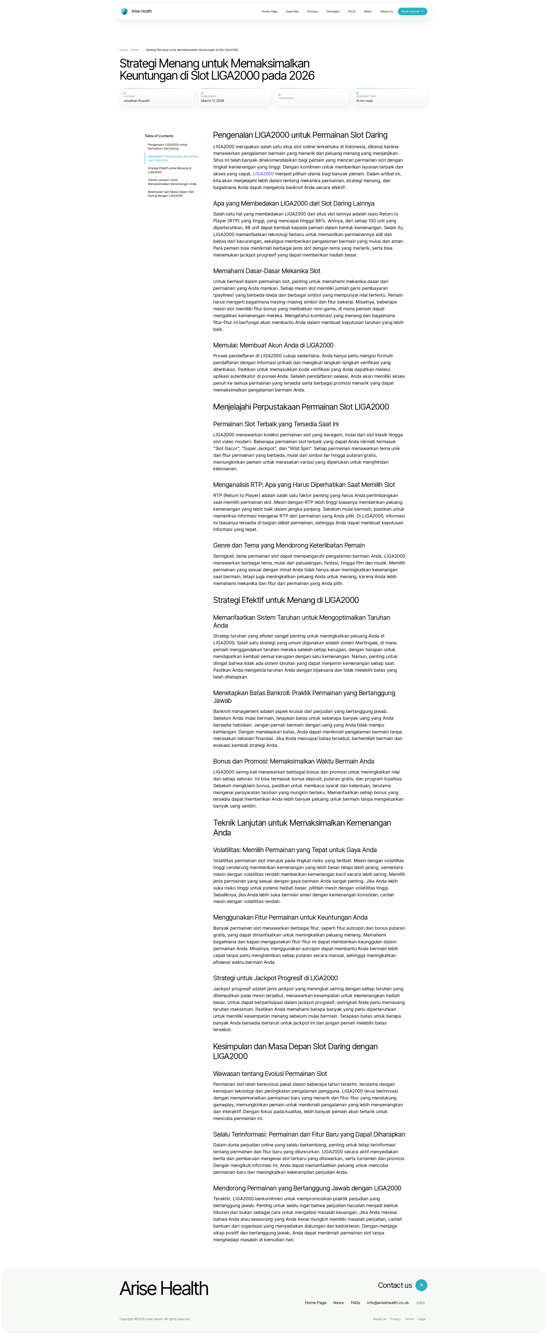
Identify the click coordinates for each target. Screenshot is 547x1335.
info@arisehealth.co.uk (388, 1302)
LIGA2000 (263, 173)
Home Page (315, 1302)
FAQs (355, 1302)
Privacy (395, 1319)
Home (124, 49)
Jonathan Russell (137, 101)
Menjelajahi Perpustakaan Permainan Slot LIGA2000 (173, 158)
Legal (422, 1319)
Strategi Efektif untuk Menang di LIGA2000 (169, 170)
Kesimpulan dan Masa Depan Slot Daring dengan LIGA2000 (171, 194)
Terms (409, 1319)
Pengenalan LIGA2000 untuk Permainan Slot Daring (167, 146)
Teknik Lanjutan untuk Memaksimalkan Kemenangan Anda (172, 182)
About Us (379, 1319)
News (135, 49)
